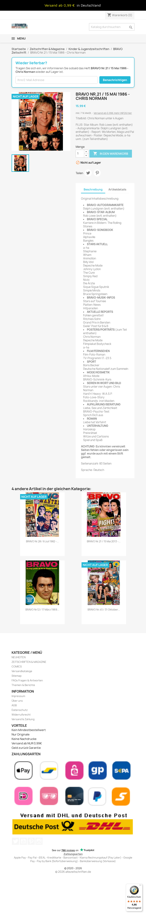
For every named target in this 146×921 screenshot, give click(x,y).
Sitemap (17, 675)
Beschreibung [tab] (93, 189)
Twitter (15, 841)
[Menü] (140, 886)
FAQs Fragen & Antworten (27, 680)
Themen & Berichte (23, 685)
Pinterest (97, 172)
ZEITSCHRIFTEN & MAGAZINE (29, 662)
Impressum (18, 696)
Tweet (88, 172)
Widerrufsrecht (21, 714)
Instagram (39, 841)
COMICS (17, 666)
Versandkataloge (22, 671)
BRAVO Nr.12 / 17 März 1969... (42, 609)
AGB (14, 705)
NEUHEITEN (19, 657)
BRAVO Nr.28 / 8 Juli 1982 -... (42, 541)
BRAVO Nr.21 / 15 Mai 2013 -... (104, 541)
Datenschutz (20, 710)
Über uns (17, 700)
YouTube (23, 841)
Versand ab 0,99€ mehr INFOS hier (113, 113)
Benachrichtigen (115, 80)
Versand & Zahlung (23, 719)
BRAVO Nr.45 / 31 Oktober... (104, 609)
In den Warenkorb (110, 153)
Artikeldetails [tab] (117, 189)
